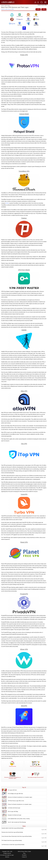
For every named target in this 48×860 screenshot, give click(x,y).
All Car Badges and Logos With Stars (15, 793)
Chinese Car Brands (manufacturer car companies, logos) (20, 804)
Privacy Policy (24, 851)
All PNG (38, 9)
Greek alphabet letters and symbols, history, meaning (19, 818)
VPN (13, 9)
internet (2, 9)
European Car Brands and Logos (14, 815)
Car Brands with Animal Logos (14, 807)
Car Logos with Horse (12, 790)
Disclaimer (24, 855)
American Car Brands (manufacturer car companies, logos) (20, 797)
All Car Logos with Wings (13, 811)
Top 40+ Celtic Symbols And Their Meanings (17, 822)
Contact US (24, 856)
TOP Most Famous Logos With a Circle (16, 800)
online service (8, 9)
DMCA (19, 851)
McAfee (7, 203)
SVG (44, 9)
